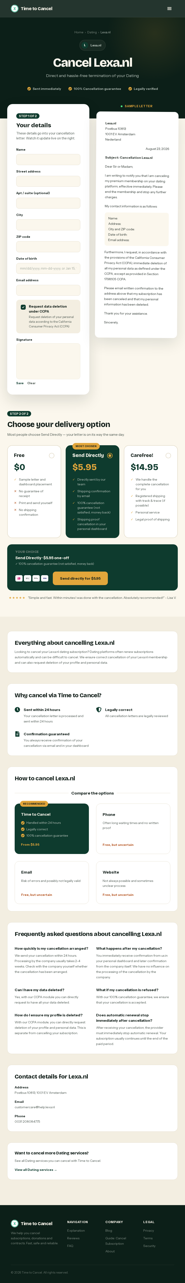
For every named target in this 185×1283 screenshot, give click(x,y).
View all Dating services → (36, 1170)
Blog (108, 1231)
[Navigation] (169, 9)
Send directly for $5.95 (80, 578)
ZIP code (23, 236)
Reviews (73, 1238)
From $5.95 (30, 844)
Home (78, 32)
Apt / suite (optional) (33, 193)
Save (20, 383)
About (110, 1251)
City (19, 215)
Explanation (76, 1231)
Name (20, 149)
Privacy (148, 1231)
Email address (27, 280)
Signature (24, 339)
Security (149, 1246)
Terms (148, 1238)
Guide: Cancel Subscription (115, 1241)
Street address (28, 171)
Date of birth (26, 258)
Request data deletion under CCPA (48, 308)
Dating (92, 32)
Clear (31, 383)
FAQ (70, 1246)
